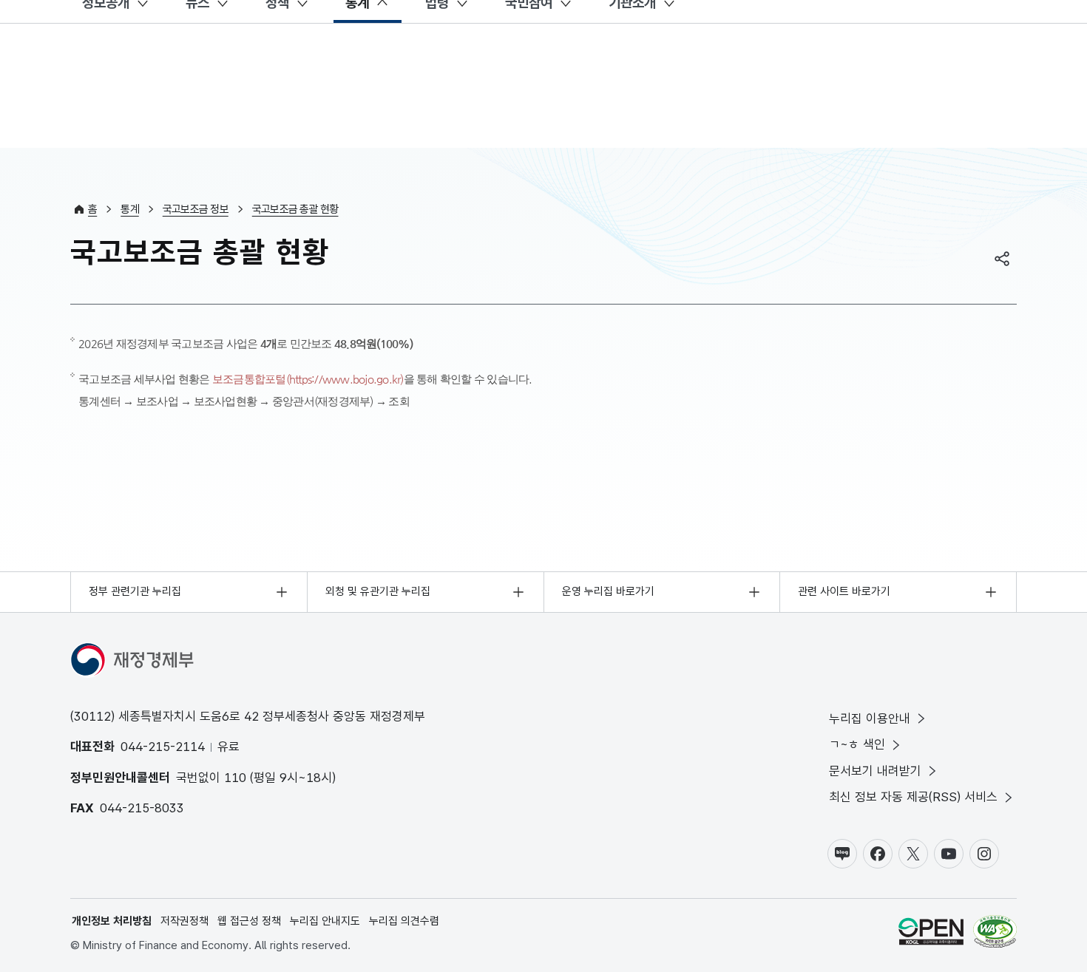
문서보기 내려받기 (875, 771)
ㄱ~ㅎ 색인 (857, 744)
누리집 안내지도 (325, 921)
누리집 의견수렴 (404, 921)
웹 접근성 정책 (249, 921)
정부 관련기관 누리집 (135, 591)
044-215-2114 (163, 746)
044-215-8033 (142, 808)
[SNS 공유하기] (1002, 258)
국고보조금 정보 (195, 209)
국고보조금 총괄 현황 (295, 209)
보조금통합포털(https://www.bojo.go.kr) (308, 379)
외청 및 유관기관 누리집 (377, 591)
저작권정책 (184, 921)
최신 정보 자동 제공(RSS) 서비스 (913, 796)
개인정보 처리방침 (112, 921)
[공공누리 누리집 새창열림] (931, 934)
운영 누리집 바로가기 (608, 591)
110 (235, 777)
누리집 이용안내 (869, 718)
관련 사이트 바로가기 (844, 591)
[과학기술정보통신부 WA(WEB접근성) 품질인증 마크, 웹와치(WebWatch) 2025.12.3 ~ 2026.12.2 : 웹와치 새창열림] (995, 934)
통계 (130, 209)
